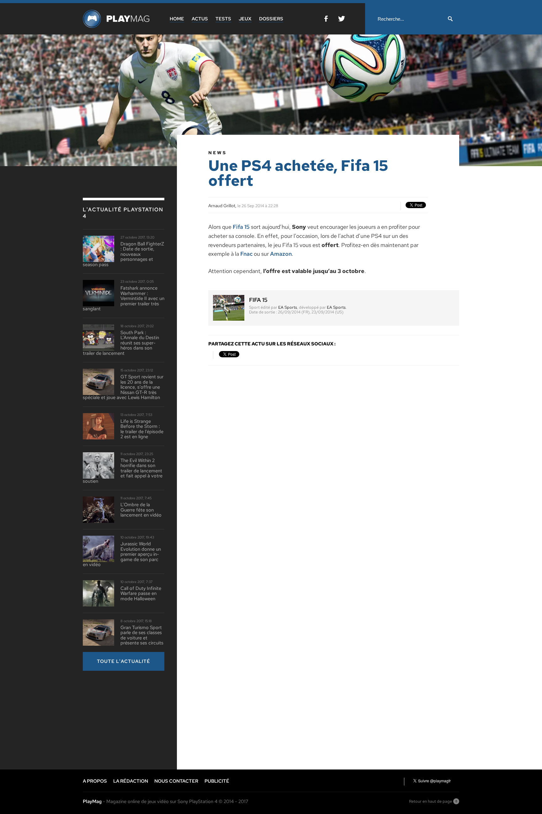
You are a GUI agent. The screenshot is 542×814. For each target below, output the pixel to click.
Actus (200, 19)
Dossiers (271, 19)
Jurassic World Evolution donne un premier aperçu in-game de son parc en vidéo (122, 554)
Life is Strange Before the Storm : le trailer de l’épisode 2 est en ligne (141, 429)
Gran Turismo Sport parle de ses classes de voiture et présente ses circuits (141, 635)
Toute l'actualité (123, 661)
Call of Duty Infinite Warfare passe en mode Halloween (140, 593)
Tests (223, 19)
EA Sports (287, 307)
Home (177, 19)
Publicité (217, 781)
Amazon (281, 253)
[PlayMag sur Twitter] (341, 20)
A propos (95, 781)
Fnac (246, 253)
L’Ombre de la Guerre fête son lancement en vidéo (141, 510)
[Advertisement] (130, 719)
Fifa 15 (241, 226)
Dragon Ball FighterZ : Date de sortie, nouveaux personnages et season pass (123, 254)
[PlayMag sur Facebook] (326, 20)
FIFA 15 (258, 300)
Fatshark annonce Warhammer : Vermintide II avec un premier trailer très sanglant (123, 299)
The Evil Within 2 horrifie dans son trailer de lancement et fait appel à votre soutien (122, 471)
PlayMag (92, 801)
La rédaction (130, 781)
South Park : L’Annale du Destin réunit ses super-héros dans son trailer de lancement (121, 343)
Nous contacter (176, 781)
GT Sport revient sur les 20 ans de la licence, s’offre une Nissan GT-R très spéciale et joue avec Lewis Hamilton (123, 387)
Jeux (245, 19)
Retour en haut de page (430, 801)
